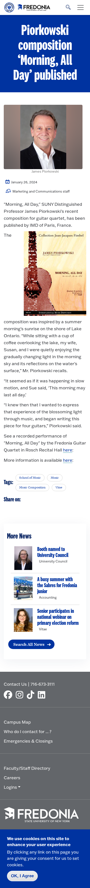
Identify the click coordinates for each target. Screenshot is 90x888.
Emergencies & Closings (28, 741)
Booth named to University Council (52, 552)
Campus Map (17, 722)
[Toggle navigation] (80, 7)
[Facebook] (9, 694)
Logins (10, 787)
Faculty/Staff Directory (27, 768)
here (67, 449)
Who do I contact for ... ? (28, 731)
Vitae (59, 487)
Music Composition (32, 487)
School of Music (30, 477)
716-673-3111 (42, 684)
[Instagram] (21, 694)
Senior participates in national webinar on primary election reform (58, 617)
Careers (12, 777)
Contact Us (15, 684)
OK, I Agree (22, 876)
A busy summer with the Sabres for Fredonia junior (57, 585)
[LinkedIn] (43, 694)
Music (55, 477)
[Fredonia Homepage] (27, 6)
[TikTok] (32, 694)
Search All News (28, 644)
